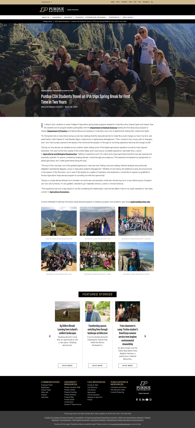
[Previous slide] (50, 336)
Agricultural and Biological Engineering (60, 154)
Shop (130, 2)
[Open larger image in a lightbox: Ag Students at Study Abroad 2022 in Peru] (97, 221)
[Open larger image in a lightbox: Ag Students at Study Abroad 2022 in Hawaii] (97, 256)
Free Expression (65, 420)
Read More (67, 366)
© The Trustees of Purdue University (59, 418)
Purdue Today (46, 390)
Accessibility (79, 418)
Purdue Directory (70, 395)
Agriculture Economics (59, 192)
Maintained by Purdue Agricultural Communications (125, 420)
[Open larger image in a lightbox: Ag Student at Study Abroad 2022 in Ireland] (136, 256)
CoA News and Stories (118, 387)
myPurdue (44, 397)
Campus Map (69, 397)
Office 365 (44, 392)
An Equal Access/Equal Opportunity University (101, 418)
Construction (68, 402)
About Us (46, 17)
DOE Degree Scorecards (80, 420)
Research (68, 17)
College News (47, 21)
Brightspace (45, 387)
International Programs (95, 17)
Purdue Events (69, 400)
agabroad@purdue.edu (140, 202)
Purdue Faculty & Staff (72, 387)
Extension (79, 17)
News (118, 2)
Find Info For (46, 2)
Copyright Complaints (98, 420)
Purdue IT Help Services (72, 404)
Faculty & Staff (92, 385)
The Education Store (118, 390)
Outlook (44, 395)
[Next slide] (145, 336)
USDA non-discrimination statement (131, 418)
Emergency (146, 2)
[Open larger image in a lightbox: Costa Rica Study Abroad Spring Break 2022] (59, 221)
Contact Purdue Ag (117, 392)
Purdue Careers (69, 390)
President (124, 2)
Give (139, 2)
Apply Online (128, 17)
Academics (57, 17)
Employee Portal (47, 385)
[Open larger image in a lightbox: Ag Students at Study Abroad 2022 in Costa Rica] (136, 221)
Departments (114, 17)
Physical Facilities (70, 392)
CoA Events (91, 390)
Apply (112, 2)
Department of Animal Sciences (103, 128)
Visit (135, 2)
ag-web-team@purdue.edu (120, 424)
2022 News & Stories (62, 21)
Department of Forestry (57, 131)
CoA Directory (92, 387)
